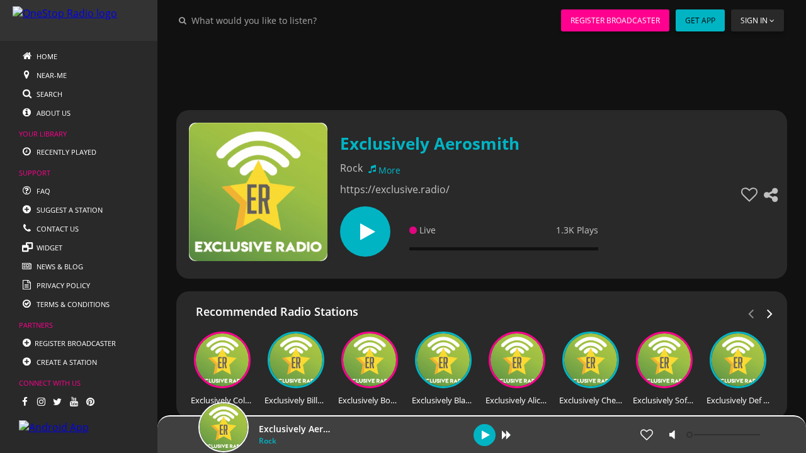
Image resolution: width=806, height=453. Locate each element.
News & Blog (59, 266)
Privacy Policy (62, 285)
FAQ (42, 191)
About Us (53, 113)
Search (48, 94)
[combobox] (292, 20)
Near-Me (51, 75)
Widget (48, 247)
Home (46, 56)
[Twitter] (57, 401)
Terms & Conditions (72, 304)
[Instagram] (41, 401)
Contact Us (57, 228)
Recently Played (65, 152)
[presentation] (770, 312)
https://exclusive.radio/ (395, 189)
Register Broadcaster (615, 20)
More (389, 170)
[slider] (724, 435)
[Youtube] (74, 401)
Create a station (66, 362)
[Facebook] (24, 401)
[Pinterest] (90, 401)
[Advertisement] (481, 69)
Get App (700, 20)
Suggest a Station (69, 210)
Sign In (754, 20)
